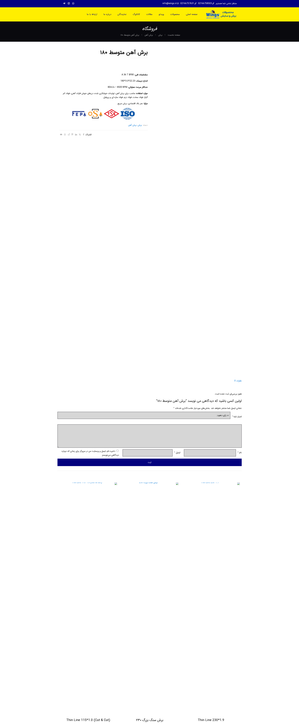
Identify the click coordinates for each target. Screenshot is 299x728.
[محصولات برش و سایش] (221, 14)
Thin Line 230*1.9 (211, 720)
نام (239, 452)
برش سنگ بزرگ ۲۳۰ (149, 720)
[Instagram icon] (69, 3)
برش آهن (149, 35)
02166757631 (187, 3)
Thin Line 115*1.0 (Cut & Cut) (88, 720)
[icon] (64, 3)
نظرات (238, 381)
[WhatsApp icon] (73, 3)
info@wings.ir (169, 3)
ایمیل (177, 452)
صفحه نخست (174, 35)
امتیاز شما (237, 416)
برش (160, 35)
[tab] (149, 381)
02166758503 (205, 3)
